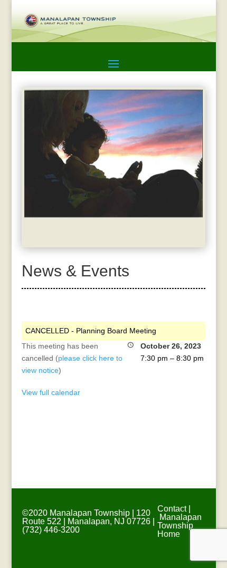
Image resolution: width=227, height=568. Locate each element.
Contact (171, 508)
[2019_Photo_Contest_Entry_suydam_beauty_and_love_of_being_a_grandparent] (113, 214)
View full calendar (51, 392)
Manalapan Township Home (179, 525)
